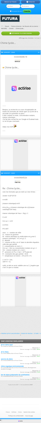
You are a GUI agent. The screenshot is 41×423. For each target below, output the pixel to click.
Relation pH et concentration (10, 333)
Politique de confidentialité (15, 416)
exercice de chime (7, 359)
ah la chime (4, 352)
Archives (14, 412)
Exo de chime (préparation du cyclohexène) (15, 375)
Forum (7, 26)
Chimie (11, 28)
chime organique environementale (12, 366)
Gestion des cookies (29, 412)
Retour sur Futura (10, 2)
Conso (20, 412)
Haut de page (29, 416)
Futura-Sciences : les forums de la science (24, 26)
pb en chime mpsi (7, 345)
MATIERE (4, 28)
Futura (8, 412)
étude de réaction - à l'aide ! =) (31, 333)
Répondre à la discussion (20, 33)
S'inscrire (30, 2)
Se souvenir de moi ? (16, 11)
